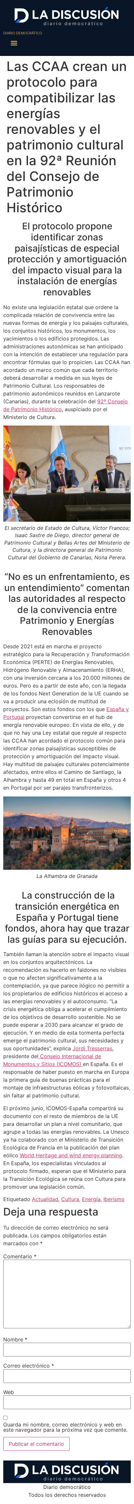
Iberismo (114, 1199)
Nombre (15, 1339)
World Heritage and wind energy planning (71, 1155)
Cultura (70, 1199)
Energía (91, 1199)
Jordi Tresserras (92, 1048)
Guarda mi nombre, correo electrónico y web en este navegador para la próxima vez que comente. (65, 1427)
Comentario (19, 1256)
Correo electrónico (28, 1365)
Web (8, 1392)
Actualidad (45, 1199)
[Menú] (14, 43)
